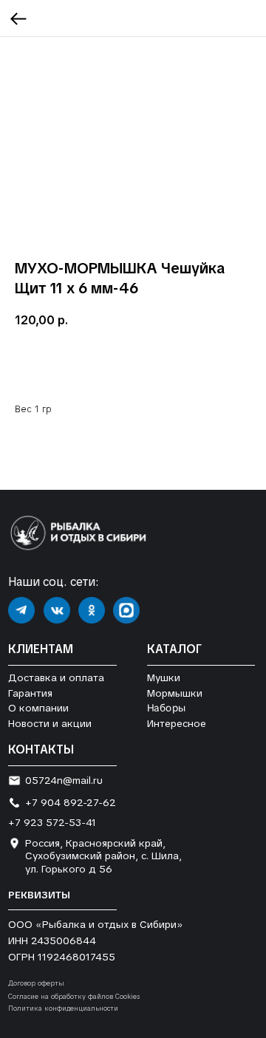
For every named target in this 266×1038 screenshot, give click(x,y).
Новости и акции (50, 723)
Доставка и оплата (56, 677)
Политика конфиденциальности (63, 1008)
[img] (21, 610)
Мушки (163, 677)
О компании (38, 707)
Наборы (166, 708)
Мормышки (174, 693)
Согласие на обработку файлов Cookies (74, 996)
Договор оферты (36, 983)
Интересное (176, 723)
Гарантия (30, 693)
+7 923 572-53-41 (52, 822)
